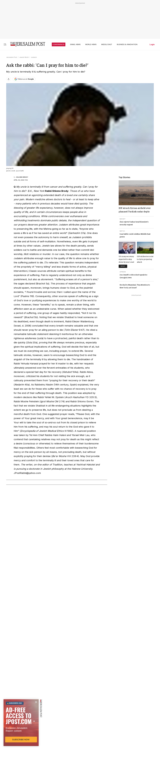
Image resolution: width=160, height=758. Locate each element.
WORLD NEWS (91, 44)
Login (152, 44)
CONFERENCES (58, 44)
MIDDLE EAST (106, 44)
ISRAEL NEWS (75, 44)
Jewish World (24, 57)
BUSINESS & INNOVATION (127, 44)
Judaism (34, 57)
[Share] (8, 79)
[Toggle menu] (5, 44)
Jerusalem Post (11, 57)
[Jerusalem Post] (26, 44)
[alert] (21, 731)
